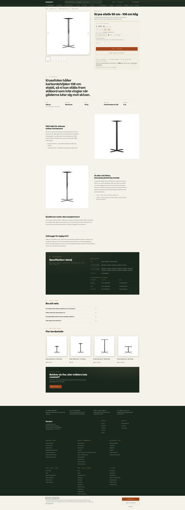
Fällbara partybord (50, 477)
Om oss (103, 423)
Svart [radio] (111, 35)
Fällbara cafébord (113, 452)
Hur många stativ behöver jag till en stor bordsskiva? (60, 308)
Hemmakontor (81, 445)
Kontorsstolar (81, 447)
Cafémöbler (112, 445)
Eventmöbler (48, 470)
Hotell (92, 5)
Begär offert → (55, 386)
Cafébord (112, 450)
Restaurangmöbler (114, 443)
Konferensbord (49, 447)
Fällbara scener (49, 479)
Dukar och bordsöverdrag (115, 477)
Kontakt (103, 432)
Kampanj (126, 5)
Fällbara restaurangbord (115, 454)
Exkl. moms (100, 29)
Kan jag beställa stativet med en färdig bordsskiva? (60, 316)
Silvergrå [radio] (118, 35)
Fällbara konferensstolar (51, 454)
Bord (111, 5)
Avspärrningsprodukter (51, 475)
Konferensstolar (49, 445)
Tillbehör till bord (113, 482)
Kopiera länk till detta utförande (106, 67)
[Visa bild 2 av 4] (53, 59)
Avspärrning (102, 5)
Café (77, 5)
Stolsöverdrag (113, 475)
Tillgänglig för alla (123, 410)
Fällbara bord (80, 489)
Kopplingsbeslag (113, 479)
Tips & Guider (134, 5)
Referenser (103, 425)
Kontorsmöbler (81, 443)
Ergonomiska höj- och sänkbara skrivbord (87, 452)
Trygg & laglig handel (100, 410)
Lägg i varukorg (117, 48)
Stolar (118, 5)
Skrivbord (80, 450)
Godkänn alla (130, 499)
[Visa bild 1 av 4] (48, 59)
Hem (47, 8)
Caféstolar (112, 447)
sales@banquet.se (50, 429)
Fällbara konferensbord (51, 457)
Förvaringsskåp (81, 457)
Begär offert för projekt (116, 53)
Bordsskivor (80, 482)
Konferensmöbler (49, 443)
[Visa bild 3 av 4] (58, 59)
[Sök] (100, 2)
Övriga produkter (113, 484)
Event (84, 5)
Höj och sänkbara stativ (83, 454)
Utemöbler (80, 479)
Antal (97, 42)
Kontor (59, 5)
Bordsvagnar (112, 473)
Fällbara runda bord (82, 493)
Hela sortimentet (125, 423)
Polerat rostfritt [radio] (102, 35)
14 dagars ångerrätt (52, 410)
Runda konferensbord (50, 452)
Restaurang (68, 5)
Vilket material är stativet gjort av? (55, 312)
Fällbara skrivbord (81, 464)
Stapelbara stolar (81, 475)
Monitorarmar (81, 459)
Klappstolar (80, 477)
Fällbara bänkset (49, 482)
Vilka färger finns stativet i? (53, 320)
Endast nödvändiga (130, 502)
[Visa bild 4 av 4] (63, 59)
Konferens (50, 5)
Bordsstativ (53, 8)
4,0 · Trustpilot (118, 2)
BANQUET (49, 2)
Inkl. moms (107, 29)
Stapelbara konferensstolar (52, 450)
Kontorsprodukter (81, 461)
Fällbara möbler (81, 486)
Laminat (103, 430)
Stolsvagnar (112, 470)
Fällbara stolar (81, 491)
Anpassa (131, 506)
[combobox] (83, 2)
